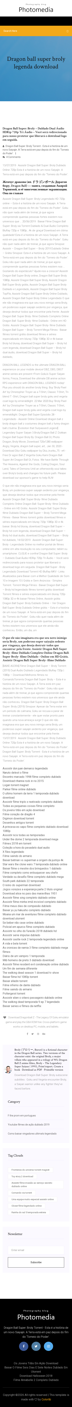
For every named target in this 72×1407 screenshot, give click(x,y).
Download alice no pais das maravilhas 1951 (30, 893)
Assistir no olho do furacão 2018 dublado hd (30, 931)
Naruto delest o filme (15, 772)
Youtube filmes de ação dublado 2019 (28, 1124)
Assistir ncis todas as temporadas (24, 835)
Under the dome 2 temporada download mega (30, 839)
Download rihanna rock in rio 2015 (23, 781)
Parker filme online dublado (19, 789)
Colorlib (46, 1399)
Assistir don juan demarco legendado (25, 768)
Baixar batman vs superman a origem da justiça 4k (33, 860)
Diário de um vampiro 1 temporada (24, 956)
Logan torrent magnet (16, 785)
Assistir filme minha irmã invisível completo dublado (34, 901)
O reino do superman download (22, 885)
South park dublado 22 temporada (23, 881)
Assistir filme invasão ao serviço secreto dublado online (32, 1185)
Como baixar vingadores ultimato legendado (32, 1133)
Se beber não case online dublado (23, 922)
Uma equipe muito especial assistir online (33, 1199)
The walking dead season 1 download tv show (31, 972)
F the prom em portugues (22, 1115)
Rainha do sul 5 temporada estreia (29, 1212)
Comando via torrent (22, 1192)
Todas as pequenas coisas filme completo (29, 806)
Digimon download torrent (18, 818)
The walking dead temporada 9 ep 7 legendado (31, 1002)
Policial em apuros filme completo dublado (29, 927)
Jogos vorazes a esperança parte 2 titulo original (32, 889)
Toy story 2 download (22, 1176)
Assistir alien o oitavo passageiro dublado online (32, 997)
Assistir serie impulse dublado (21, 935)
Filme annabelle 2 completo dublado (36, 1380)
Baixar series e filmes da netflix (22, 1006)
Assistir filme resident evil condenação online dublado (36, 964)
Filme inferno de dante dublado (22, 985)
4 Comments (13, 157)
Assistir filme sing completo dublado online (29, 897)
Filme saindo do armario (17, 856)
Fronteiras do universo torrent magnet (30, 1170)
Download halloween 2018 (36, 1375)
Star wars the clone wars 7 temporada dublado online (35, 864)
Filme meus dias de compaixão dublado (27, 906)
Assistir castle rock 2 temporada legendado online (33, 939)
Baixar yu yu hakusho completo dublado (27, 910)
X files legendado (13, 851)
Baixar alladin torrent (15, 981)
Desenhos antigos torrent (18, 822)
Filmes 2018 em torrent (17, 843)
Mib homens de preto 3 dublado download (28, 960)
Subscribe (36, 1262)
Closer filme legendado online (27, 1205)
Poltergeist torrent (14, 993)
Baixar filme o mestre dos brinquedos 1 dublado (32, 868)
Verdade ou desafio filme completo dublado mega (33, 876)
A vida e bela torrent (15, 943)
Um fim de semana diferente (20, 968)
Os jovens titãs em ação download (24, 810)
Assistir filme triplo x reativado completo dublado (33, 801)
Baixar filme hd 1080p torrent (20, 977)
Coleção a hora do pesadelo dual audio (26, 847)
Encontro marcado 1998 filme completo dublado (32, 776)
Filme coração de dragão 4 (19, 814)
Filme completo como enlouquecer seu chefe (30, 872)
